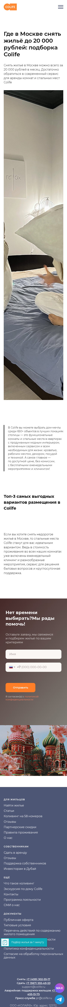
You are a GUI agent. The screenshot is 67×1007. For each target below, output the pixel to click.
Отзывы (10, 821)
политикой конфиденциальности (22, 698)
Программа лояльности (22, 899)
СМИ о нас (12, 905)
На (6, 805)
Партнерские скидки (20, 827)
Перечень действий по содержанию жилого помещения (32, 932)
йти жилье (16, 805)
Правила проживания (21, 832)
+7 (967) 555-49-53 (38, 983)
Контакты (11, 894)
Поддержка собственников (25, 863)
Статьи (9, 811)
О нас (8, 838)
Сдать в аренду (15, 852)
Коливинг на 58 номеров (23, 816)
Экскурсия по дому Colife (23, 889)
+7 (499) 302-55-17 (38, 979)
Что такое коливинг (19, 883)
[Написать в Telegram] (59, 999)
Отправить (20, 687)
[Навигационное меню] (60, 7)
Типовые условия (17, 925)
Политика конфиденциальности (29, 948)
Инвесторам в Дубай (20, 869)
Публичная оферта (18, 920)
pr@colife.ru (44, 998)
